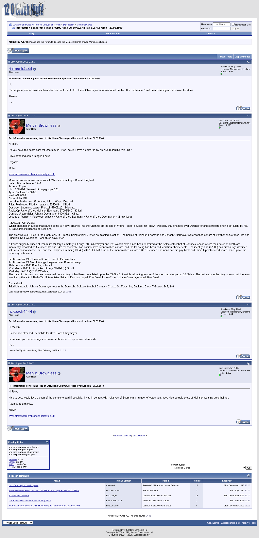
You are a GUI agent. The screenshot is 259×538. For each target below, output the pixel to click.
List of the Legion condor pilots (23, 485)
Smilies (12, 462)
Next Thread (139, 435)
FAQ (31, 33)
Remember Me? (243, 24)
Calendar (210, 33)
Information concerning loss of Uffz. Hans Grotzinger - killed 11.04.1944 (44, 490)
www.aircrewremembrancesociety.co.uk (32, 174)
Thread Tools (225, 56)
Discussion (68, 24)
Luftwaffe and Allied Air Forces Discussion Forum (37, 24)
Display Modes (242, 56)
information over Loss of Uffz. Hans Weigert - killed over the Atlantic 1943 (44, 505)
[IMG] (11, 464)
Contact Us (213, 523)
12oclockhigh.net (230, 523)
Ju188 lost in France (19, 495)
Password (206, 28)
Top (254, 523)
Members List (113, 33)
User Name (206, 24)
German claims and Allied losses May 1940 (30, 500)
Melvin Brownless (41, 125)
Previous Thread (122, 435)
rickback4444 (20, 69)
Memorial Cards (84, 24)
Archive (246, 523)
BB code (13, 459)
